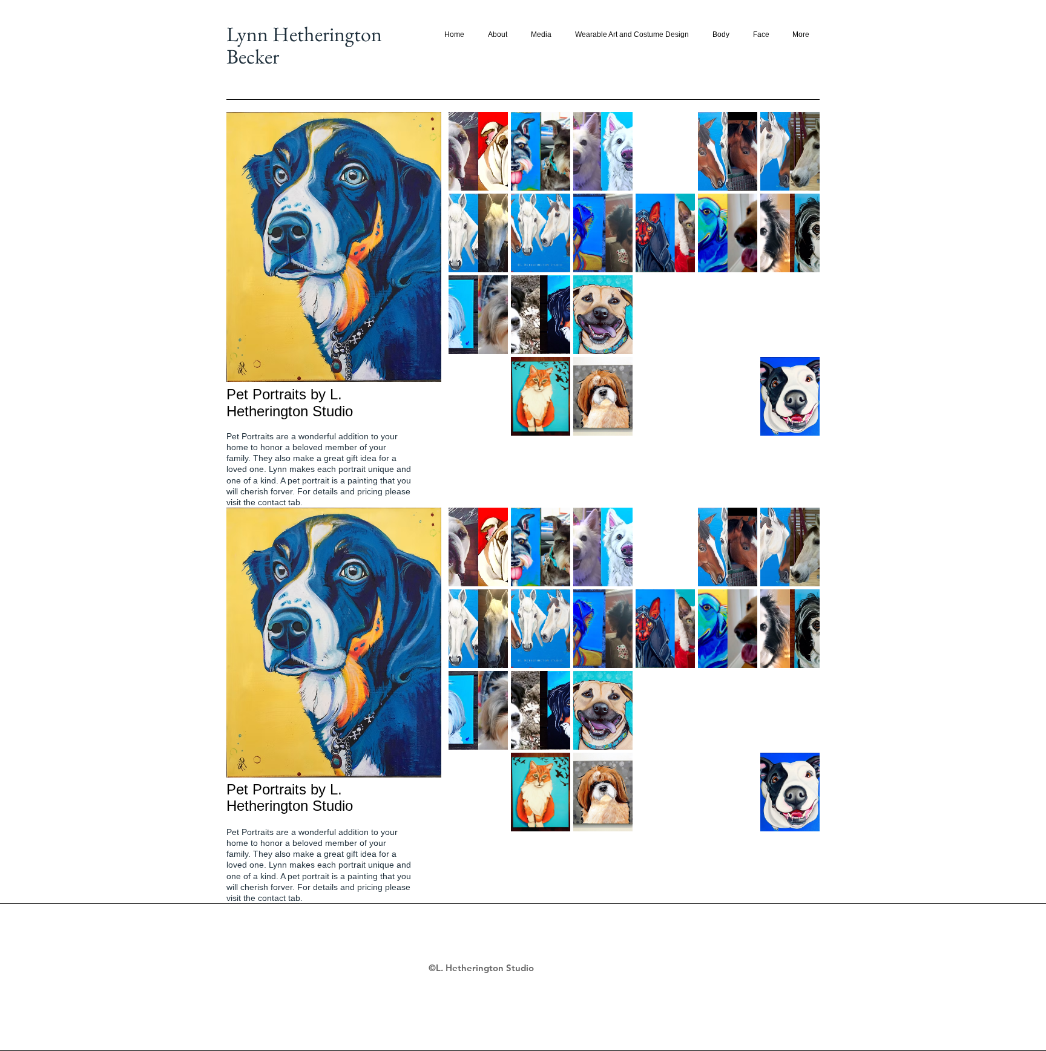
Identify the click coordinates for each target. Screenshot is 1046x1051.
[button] (478, 151)
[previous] (474, 284)
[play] (794, 426)
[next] (794, 284)
